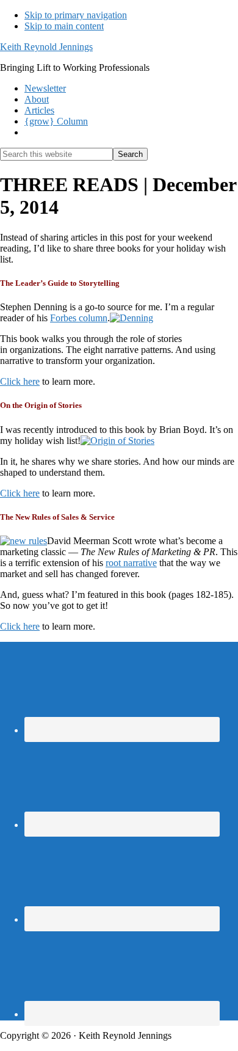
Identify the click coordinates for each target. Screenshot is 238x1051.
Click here (20, 381)
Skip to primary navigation (75, 15)
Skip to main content (64, 26)
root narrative (131, 563)
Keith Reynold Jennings (46, 47)
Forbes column (78, 318)
